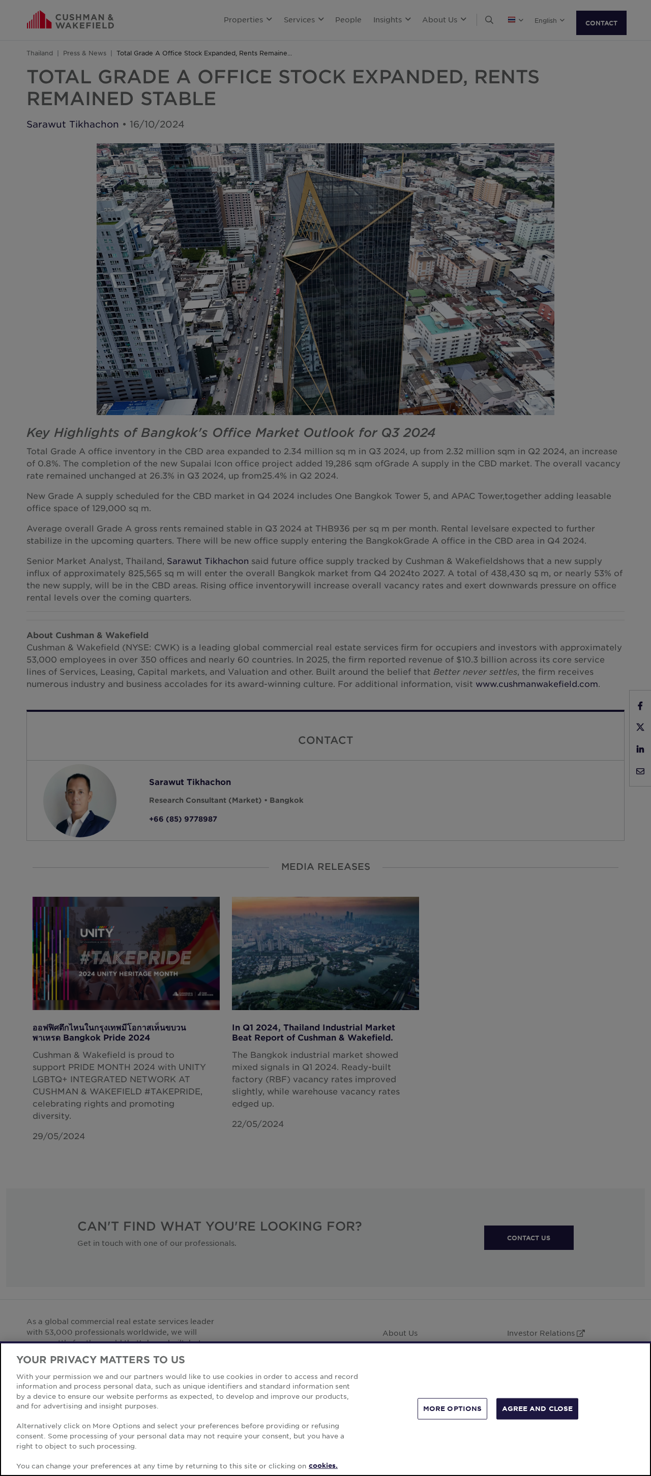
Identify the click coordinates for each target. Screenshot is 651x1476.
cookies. (323, 1465)
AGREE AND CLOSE (537, 1408)
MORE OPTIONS (452, 1408)
